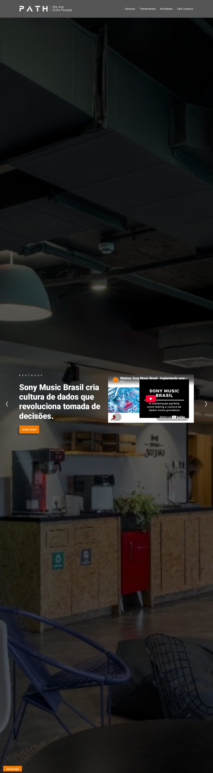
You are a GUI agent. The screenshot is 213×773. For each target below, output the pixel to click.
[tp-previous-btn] (8, 404)
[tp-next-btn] (205, 404)
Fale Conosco (185, 8)
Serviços (130, 8)
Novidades (166, 8)
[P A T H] (46, 8)
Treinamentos (148, 8)
